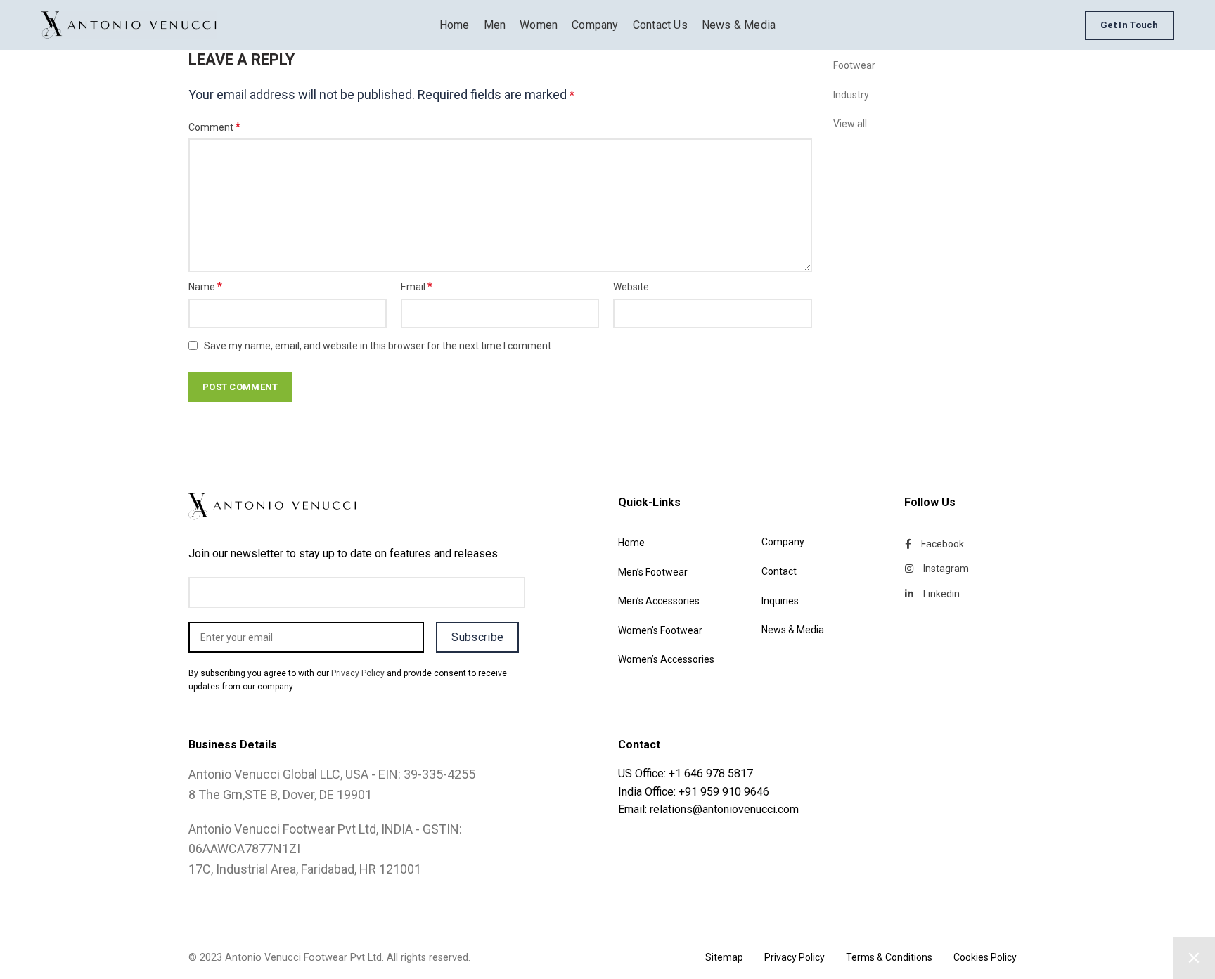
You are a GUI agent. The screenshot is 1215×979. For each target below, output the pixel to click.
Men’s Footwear (653, 572)
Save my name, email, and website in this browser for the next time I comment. (378, 345)
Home (631, 542)
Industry (851, 95)
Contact (779, 571)
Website (631, 286)
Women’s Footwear (660, 630)
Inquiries (780, 601)
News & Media (792, 629)
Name (205, 286)
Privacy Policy (358, 673)
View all (850, 123)
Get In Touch (1129, 25)
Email (416, 286)
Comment (214, 127)
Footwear (854, 65)
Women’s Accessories (666, 659)
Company (782, 541)
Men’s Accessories (659, 601)
